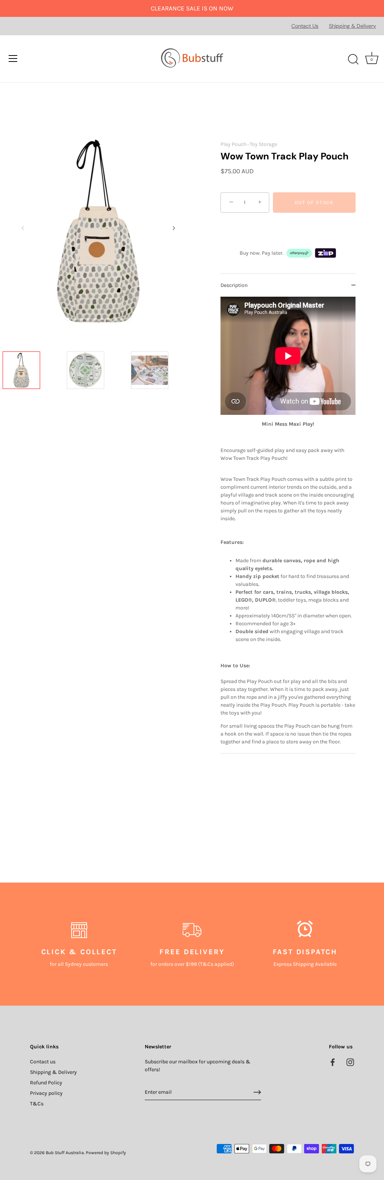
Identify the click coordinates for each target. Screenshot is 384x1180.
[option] (32, 382)
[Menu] (13, 58)
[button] (23, 228)
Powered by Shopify (106, 1152)
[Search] (353, 59)
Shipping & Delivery (352, 26)
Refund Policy (46, 1082)
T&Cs (37, 1103)
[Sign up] (257, 1092)
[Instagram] (350, 1061)
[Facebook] (332, 1061)
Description (234, 285)
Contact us (43, 1061)
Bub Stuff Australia (65, 1152)
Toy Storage (263, 144)
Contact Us (304, 26)
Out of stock (314, 202)
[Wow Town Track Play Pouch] (32, 381)
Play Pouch (233, 144)
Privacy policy (46, 1093)
